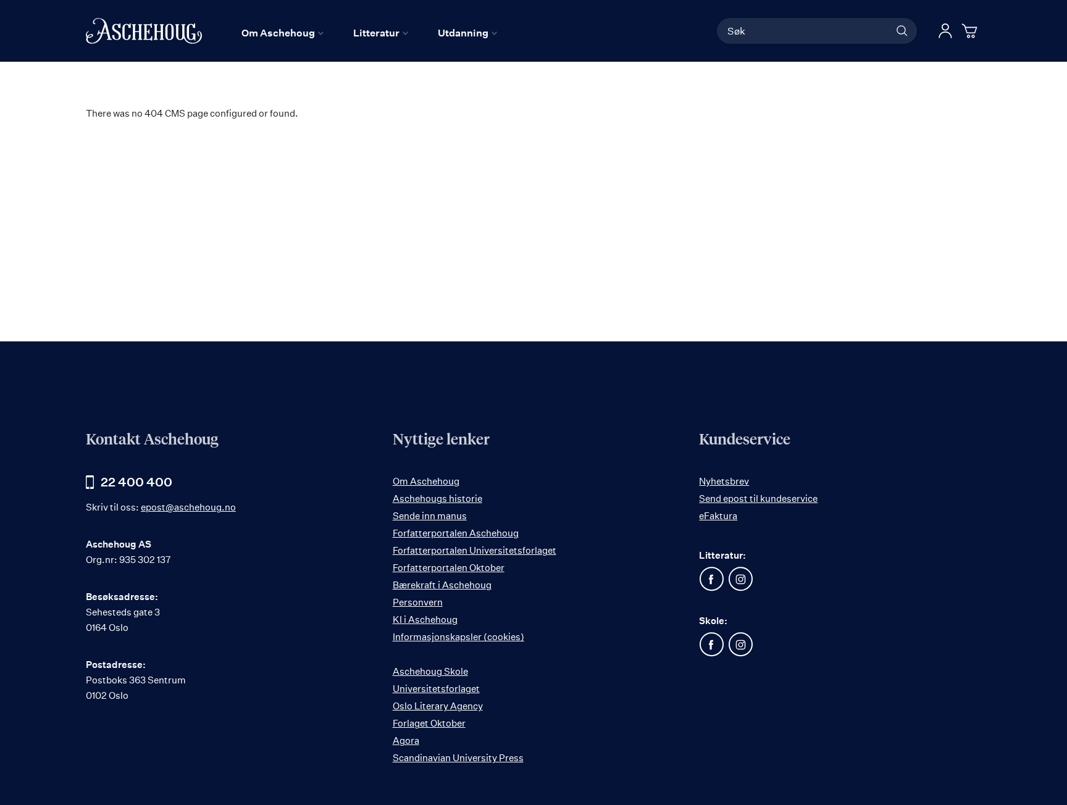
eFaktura (718, 516)
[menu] (369, 33)
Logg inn (945, 31)
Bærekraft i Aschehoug (442, 585)
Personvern (418, 602)
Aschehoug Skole (430, 671)
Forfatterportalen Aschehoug (456, 533)
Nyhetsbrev (724, 481)
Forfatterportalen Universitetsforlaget (474, 550)
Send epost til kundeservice (758, 498)
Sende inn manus (430, 516)
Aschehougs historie (437, 498)
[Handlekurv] (971, 31)
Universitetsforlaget (436, 688)
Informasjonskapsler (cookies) (458, 637)
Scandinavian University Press (458, 758)
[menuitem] (282, 33)
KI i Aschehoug (425, 619)
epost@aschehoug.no (188, 507)
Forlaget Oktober (429, 723)
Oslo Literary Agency (438, 706)
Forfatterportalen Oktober (448, 568)
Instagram (740, 579)
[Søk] (902, 31)
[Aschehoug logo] (143, 31)
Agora (406, 740)
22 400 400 (136, 482)
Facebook (711, 579)
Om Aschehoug (426, 481)
